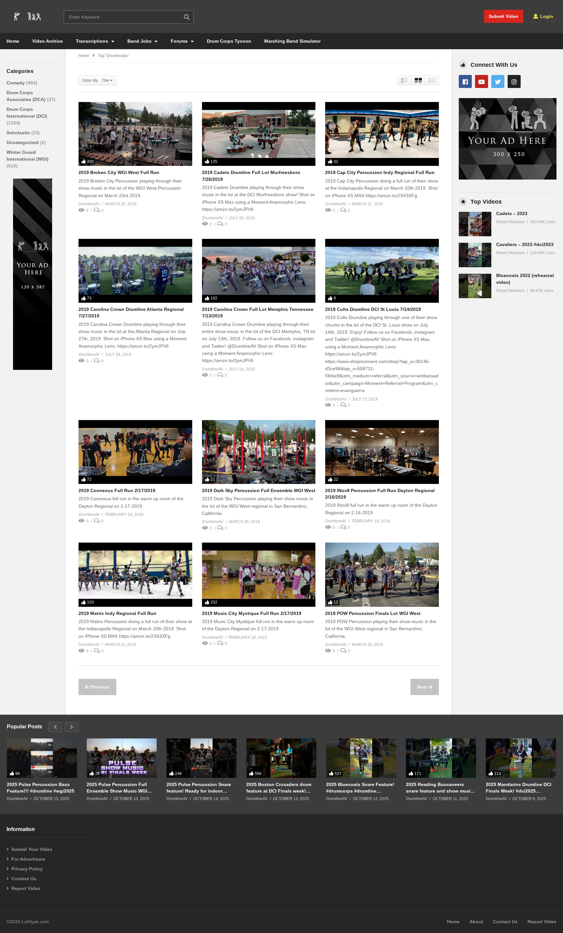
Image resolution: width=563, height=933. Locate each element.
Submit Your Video (31, 849)
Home (13, 41)
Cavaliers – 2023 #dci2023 (525, 244)
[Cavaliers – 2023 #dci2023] (475, 255)
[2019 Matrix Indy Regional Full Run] (135, 574)
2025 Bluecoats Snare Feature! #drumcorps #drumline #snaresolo (360, 788)
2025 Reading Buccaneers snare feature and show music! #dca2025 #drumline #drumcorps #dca (440, 788)
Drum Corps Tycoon (229, 41)
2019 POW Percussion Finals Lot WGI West (373, 613)
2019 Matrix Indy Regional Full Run (117, 613)
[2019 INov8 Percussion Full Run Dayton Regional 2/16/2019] (382, 452)
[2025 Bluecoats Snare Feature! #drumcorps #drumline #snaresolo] (361, 758)
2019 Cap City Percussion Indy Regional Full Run (380, 172)
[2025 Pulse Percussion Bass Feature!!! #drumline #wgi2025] (42, 758)
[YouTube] (481, 81)
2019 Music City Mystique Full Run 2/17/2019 (251, 613)
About (476, 921)
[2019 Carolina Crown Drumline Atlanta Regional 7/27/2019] (135, 271)
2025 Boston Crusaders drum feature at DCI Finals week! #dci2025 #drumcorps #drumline (278, 788)
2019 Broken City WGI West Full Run (119, 172)
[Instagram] (514, 81)
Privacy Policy (27, 868)
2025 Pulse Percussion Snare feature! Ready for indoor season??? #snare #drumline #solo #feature (198, 788)
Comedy (16, 82)
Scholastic (19, 132)
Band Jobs (140, 41)
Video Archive (47, 41)
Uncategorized (23, 142)
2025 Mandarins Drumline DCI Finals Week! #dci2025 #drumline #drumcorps (518, 788)
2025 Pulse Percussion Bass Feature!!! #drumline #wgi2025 (40, 788)
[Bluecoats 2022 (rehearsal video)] (475, 286)
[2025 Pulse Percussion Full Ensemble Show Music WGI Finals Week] (122, 758)
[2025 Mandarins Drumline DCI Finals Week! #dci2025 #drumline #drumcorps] (521, 758)
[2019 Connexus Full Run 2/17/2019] (135, 452)
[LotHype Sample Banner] (32, 368)
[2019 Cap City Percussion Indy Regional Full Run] (382, 134)
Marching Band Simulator (292, 41)
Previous (99, 687)
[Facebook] (465, 81)
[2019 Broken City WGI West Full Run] (135, 134)
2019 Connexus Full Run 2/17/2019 (117, 490)
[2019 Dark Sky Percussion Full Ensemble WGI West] (259, 452)
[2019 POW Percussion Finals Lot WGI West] (382, 574)
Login (546, 16)
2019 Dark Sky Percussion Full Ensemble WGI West (258, 490)
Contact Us (23, 878)
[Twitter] (497, 81)
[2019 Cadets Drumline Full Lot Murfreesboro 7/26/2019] (259, 134)
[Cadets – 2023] (475, 224)
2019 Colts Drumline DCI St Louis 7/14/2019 (373, 309)
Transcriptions (92, 41)
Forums (180, 41)
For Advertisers (28, 859)
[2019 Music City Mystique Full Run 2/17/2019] (259, 574)
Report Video (25, 888)
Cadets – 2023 (511, 213)
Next (422, 687)
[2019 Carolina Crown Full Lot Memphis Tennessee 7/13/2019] (259, 271)
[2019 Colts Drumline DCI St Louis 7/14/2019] (382, 271)
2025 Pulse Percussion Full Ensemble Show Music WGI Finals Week (117, 788)
